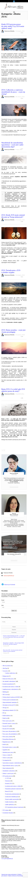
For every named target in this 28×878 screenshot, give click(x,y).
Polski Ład (5, 718)
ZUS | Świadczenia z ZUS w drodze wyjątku (10, 271)
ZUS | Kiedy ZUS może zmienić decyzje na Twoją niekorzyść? (13, 216)
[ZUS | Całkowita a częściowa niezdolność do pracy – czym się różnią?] (14, 110)
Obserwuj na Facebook (9, 584)
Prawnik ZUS (6, 726)
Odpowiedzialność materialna (10, 702)
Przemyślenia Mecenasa (8, 739)
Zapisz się (14, 610)
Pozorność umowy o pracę (9, 723)
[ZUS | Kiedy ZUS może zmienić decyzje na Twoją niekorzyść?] (14, 233)
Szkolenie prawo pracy (8, 752)
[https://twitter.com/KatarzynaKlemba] (5, 872)
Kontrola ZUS (8, 783)
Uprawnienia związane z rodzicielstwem (12, 763)
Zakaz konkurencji (7, 768)
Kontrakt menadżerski (8, 684)
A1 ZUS (7, 778)
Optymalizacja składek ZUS (9, 710)
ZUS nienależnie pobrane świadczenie (14, 807)
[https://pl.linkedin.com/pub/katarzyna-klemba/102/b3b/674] (8, 872)
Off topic (5, 707)
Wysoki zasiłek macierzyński (12, 799)
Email (2, 600)
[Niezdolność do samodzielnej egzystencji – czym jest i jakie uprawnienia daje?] (14, 159)
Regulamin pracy (7, 742)
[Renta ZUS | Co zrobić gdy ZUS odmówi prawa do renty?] (14, 410)
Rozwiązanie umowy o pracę (9, 747)
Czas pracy (5, 671)
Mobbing (5, 692)
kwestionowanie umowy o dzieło (13, 786)
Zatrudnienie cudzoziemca (9, 770)
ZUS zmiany (6, 810)
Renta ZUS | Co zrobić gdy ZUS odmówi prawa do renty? (13, 390)
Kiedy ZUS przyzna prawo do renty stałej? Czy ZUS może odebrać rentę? (12, 26)
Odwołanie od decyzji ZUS (9, 705)
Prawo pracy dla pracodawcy (9, 731)
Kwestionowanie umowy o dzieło (10, 686)
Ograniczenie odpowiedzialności (9, 874)
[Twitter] (11, 464)
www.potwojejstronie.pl (7, 858)
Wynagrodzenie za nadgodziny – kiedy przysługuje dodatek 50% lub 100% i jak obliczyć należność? (13, 643)
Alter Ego (5, 668)
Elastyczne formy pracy (8, 678)
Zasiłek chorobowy (9, 802)
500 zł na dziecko (7, 665)
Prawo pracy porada (7, 736)
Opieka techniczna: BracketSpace (16, 875)
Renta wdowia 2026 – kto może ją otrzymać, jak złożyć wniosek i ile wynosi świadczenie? (12, 651)
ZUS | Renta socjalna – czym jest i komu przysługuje (13, 331)
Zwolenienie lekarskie (8, 812)
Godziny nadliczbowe (10, 673)
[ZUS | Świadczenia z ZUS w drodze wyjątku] (14, 288)
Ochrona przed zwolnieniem (9, 699)
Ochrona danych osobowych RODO (11, 697)
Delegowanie (6, 676)
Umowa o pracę (6, 757)
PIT (3, 713)
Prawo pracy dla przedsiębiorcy (10, 734)
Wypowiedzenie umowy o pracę (10, 765)
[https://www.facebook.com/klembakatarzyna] (2, 872)
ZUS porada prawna (7, 776)
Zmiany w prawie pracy (8, 773)
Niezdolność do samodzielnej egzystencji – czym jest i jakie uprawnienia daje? (12, 145)
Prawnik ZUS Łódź (7, 728)
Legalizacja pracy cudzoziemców (10, 689)
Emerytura (7, 781)
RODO (4, 744)
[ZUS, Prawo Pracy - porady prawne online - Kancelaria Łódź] (14, 5)
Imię (2, 605)
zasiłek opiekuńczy (9, 804)
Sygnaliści (5, 749)
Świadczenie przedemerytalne (12, 794)
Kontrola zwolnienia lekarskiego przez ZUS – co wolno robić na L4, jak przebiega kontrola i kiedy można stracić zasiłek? (14, 636)
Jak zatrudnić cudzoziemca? (9, 681)
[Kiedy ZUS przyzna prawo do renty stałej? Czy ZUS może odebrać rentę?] (14, 44)
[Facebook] (14, 464)
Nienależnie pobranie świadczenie (13, 788)
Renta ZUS (8, 791)
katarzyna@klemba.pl (9, 575)
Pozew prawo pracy (7, 720)
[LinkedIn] (16, 464)
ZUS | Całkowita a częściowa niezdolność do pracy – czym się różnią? (13, 92)
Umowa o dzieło (6, 755)
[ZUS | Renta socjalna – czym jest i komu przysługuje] (14, 348)
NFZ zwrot (5, 694)
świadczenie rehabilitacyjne (11, 796)
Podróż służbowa (7, 715)
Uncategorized (6, 760)
